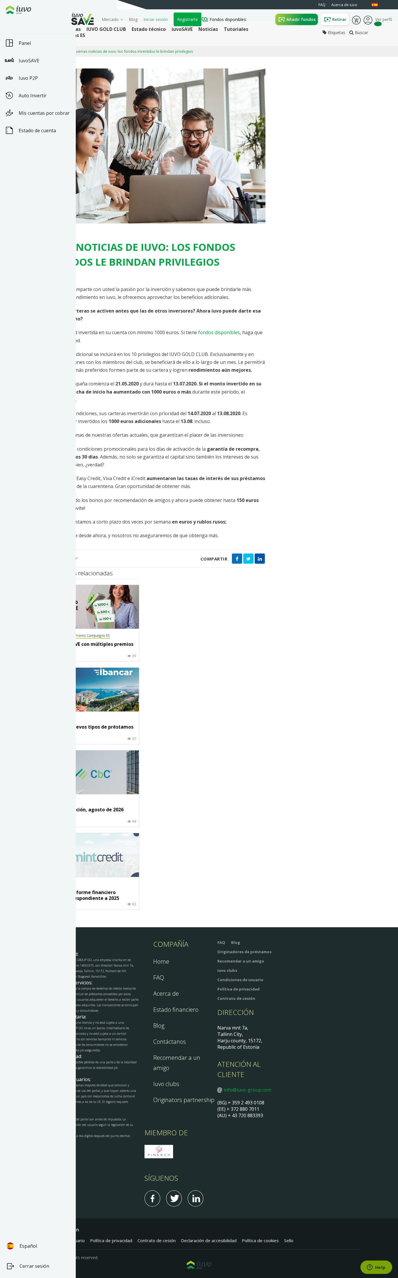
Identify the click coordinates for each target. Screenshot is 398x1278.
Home (161, 961)
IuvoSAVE (29, 60)
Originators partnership (183, 1100)
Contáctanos (169, 1042)
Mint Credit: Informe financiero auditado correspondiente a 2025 (80, 895)
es (377, 4)
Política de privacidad (238, 989)
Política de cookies (260, 1240)
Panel (25, 43)
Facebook (152, 1198)
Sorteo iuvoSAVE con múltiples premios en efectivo (87, 647)
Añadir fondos (301, 19)
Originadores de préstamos (244, 951)
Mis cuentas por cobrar (44, 113)
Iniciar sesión (155, 19)
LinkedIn (195, 1198)
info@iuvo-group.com (247, 1090)
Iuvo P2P (28, 78)
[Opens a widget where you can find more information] (376, 1268)
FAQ (158, 977)
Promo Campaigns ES (92, 635)
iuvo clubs (227, 970)
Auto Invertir (33, 95)
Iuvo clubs (166, 1084)
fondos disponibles (219, 332)
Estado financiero (175, 1009)
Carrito (356, 19)
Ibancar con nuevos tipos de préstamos (87, 727)
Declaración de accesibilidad (209, 1240)
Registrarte (187, 19)
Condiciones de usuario (240, 979)
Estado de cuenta (37, 130)
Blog (133, 19)
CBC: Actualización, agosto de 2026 (83, 810)
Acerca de (166, 993)
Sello (288, 1240)
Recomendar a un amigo (240, 961)
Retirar (339, 19)
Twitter (174, 1198)
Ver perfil (368, 19)
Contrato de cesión (236, 998)
